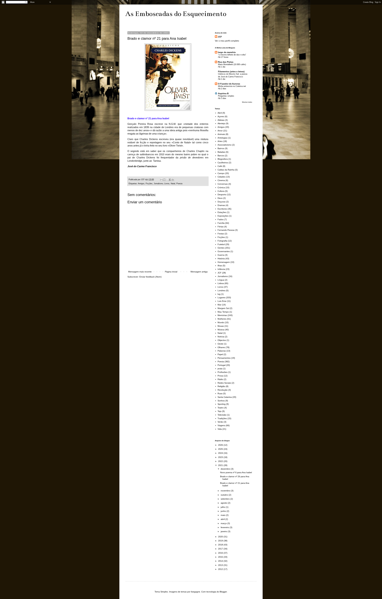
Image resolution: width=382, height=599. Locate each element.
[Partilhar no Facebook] (169, 179)
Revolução (223, 390)
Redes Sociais (224, 383)
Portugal (221, 365)
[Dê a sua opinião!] (164, 179)
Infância (221, 269)
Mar (219, 304)
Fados (221, 219)
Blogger (223, 591)
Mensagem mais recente (140, 271)
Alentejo (221, 123)
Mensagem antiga (199, 271)
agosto (224, 503)
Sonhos (221, 400)
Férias (221, 226)
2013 (221, 565)
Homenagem (224, 262)
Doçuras (221, 201)
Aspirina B (223, 93)
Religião (221, 386)
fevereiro (225, 527)
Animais (221, 134)
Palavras (222, 351)
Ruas (220, 393)
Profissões (222, 372)
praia (220, 368)
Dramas (221, 205)
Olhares (221, 347)
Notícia (221, 336)
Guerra (221, 255)
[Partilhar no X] (167, 179)
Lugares (221, 297)
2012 (221, 569)
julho (223, 507)
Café (220, 166)
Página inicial (171, 271)
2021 (221, 465)
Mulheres (222, 319)
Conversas (223, 184)
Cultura (221, 191)
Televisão (222, 415)
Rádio (220, 379)
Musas (221, 326)
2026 (221, 445)
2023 (221, 457)
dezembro (226, 469)
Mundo (221, 322)
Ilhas (220, 265)
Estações (222, 212)
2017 (221, 549)
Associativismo (224, 145)
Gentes (221, 248)
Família (221, 223)
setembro (225, 499)
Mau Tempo (223, 312)
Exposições (223, 216)
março (224, 523)
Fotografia (222, 241)
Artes (220, 141)
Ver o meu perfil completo (227, 41)
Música (221, 329)
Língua (221, 280)
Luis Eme (222, 301)
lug (219, 294)
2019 (221, 540)
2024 (221, 453)
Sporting (221, 404)
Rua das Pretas (225, 62)
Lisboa (221, 283)
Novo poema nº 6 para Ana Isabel (236, 472)
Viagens (221, 425)
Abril (220, 113)
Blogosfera (223, 159)
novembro (226, 490)
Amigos (141, 184)
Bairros (221, 148)
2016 (221, 553)
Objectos (222, 340)
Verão (220, 422)
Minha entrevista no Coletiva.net (232, 86)
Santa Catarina (225, 397)
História (221, 258)
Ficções (149, 184)
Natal (173, 184)
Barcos (221, 155)
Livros (167, 184)
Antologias (222, 138)
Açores (221, 116)
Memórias (222, 315)
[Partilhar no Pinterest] (172, 179)
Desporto (222, 194)
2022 (221, 461)
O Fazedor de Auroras (229, 84)
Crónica (221, 187)
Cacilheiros (223, 162)
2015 (221, 557)
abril (223, 519)
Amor (220, 130)
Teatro (221, 407)
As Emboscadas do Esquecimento (175, 14)
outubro (225, 495)
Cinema (221, 180)
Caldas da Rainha (226, 170)
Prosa (220, 376)
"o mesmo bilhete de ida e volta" (232, 55)
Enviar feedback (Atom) (150, 277)
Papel (220, 354)
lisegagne (195, 591)
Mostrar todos (247, 102)
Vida (220, 429)
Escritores (222, 209)
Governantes (224, 251)
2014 (221, 561)
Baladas (221, 152)
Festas (221, 233)
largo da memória (227, 52)
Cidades (221, 177)
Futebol (221, 244)
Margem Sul (223, 308)
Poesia (179, 184)
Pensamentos (224, 358)
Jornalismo (158, 184)
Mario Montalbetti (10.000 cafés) (232, 64)
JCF (220, 37)
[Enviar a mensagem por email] (161, 179)
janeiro (224, 531)
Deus (220, 198)
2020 (221, 536)
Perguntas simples (226, 96)
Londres (221, 290)
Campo (221, 173)
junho (224, 511)
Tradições (222, 418)
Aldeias (221, 120)
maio (223, 515)
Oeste (220, 344)
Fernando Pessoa (226, 230)
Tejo (219, 411)
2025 (221, 449)
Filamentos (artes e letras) (231, 71)
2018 (221, 544)
